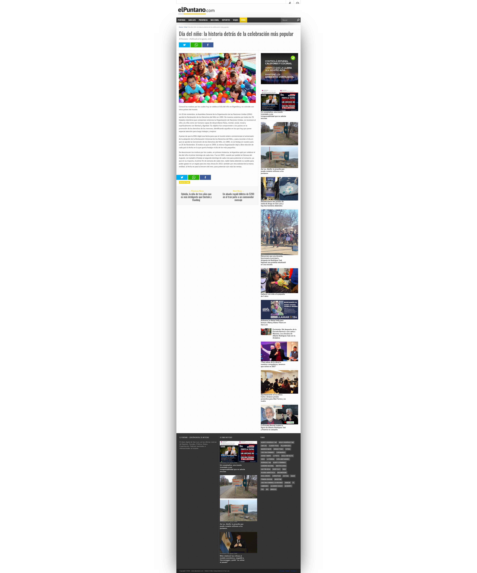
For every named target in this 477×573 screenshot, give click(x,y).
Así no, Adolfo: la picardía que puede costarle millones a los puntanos (272, 171)
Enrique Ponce (278, 449)
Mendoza (273, 489)
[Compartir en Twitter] (184, 47)
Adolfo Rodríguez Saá (286, 442)
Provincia (203, 20)
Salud (293, 476)
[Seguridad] (279, 84)
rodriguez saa (266, 462)
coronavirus (281, 452)
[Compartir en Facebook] (207, 47)
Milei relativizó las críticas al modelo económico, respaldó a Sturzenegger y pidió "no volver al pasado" (232, 559)
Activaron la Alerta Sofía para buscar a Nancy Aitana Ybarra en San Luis (273, 323)
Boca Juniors (265, 476)
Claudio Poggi (273, 446)
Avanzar (287, 483)
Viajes (235, 20)
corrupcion (276, 476)
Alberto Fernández (279, 462)
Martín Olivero (281, 466)
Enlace (287, 571)
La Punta (276, 456)
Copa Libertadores (283, 459)
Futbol (288, 449)
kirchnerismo (282, 472)
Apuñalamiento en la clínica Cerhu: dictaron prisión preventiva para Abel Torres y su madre (273, 398)
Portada (181, 20)
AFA (267, 489)
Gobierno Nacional (267, 466)
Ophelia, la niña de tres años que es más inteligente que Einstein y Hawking (196, 196)
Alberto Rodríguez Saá (269, 442)
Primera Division (266, 479)
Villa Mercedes (286, 446)
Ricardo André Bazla (268, 472)
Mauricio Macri (266, 449)
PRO (262, 489)
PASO (284, 469)
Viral (243, 20)
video (263, 459)
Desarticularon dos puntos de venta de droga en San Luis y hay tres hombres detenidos (272, 204)
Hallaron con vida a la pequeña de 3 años (273, 295)
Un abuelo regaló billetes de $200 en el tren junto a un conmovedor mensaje (238, 196)
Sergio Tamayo (266, 456)
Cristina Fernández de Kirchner (271, 483)
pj (293, 483)
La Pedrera (270, 459)
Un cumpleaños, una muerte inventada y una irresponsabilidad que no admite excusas (273, 115)
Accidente (288, 486)
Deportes (226, 20)
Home (181, 27)
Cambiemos (264, 486)
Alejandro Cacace (276, 486)
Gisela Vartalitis (287, 456)
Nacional (215, 20)
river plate (276, 469)
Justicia (285, 476)
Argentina (278, 479)
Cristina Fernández (267, 452)
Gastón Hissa (265, 469)
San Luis (192, 20)
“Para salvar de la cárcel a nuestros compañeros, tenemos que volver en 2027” (273, 364)
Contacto (293, 571)
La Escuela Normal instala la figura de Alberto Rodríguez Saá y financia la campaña (273, 427)
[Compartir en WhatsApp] (196, 47)
